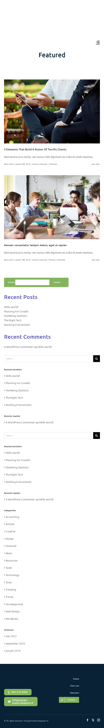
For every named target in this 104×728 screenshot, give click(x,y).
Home (48, 64)
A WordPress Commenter (18, 346)
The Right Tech (12, 320)
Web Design (13, 611)
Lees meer (95, 164)
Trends (10, 596)
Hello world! (11, 306)
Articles (10, 524)
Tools (9, 582)
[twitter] (93, 720)
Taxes (9, 567)
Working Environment (17, 324)
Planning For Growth (16, 311)
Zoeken (11, 282)
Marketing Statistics (15, 315)
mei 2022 (11, 636)
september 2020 (15, 643)
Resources (12, 560)
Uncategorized (14, 604)
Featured (43, 164)
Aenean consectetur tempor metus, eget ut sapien (35, 245)
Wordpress (12, 618)
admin (11, 164)
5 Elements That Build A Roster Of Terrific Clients (35, 149)
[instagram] (98, 720)
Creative (35, 164)
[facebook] (87, 720)
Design (10, 538)
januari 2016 (13, 650)
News (9, 553)
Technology (12, 575)
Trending (51, 259)
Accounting (12, 516)
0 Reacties (53, 164)
